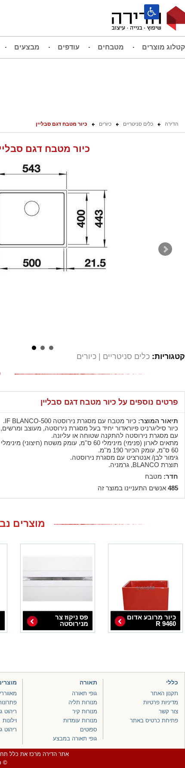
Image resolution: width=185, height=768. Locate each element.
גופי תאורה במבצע (75, 738)
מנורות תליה (82, 702)
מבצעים (27, 47)
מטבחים (111, 47)
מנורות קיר (84, 711)
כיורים (86, 356)
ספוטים (88, 729)
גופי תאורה (84, 693)
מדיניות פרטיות (160, 702)
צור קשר (168, 711)
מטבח (153, 476)
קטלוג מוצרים (163, 47)
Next (165, 249)
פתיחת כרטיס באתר (154, 720)
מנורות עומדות (80, 720)
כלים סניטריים (125, 356)
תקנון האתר (164, 693)
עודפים (69, 47)
